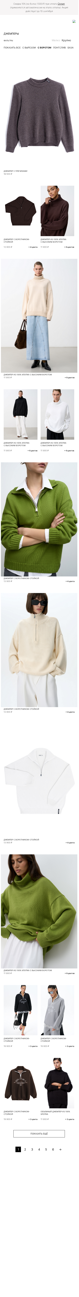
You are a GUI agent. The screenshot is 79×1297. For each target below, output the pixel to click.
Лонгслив (59, 47)
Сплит (61, 3)
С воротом (44, 47)
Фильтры (8, 40)
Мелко (56, 40)
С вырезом (29, 47)
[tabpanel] (39, 112)
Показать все (12, 47)
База (70, 47)
